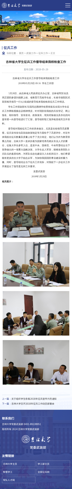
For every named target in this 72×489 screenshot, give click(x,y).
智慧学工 (7, 472)
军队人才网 (9, 480)
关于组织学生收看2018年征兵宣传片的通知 (29, 398)
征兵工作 (43, 53)
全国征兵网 (43, 472)
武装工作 (31, 53)
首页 (21, 53)
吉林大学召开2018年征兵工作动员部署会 (28, 403)
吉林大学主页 (10, 463)
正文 (52, 53)
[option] (36, 26)
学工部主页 (43, 463)
